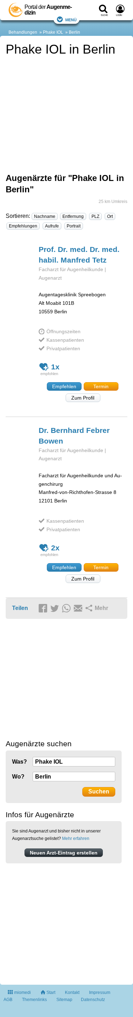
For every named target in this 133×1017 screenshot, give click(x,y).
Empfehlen (64, 386)
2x (55, 548)
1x (55, 367)
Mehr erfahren (75, 838)
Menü (71, 19)
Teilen (20, 608)
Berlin (74, 32)
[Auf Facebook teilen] (44, 608)
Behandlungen (23, 32)
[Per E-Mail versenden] (79, 608)
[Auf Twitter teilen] (55, 608)
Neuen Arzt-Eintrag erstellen (64, 853)
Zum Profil (82, 398)
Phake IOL (53, 32)
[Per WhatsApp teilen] (67, 608)
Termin (101, 386)
